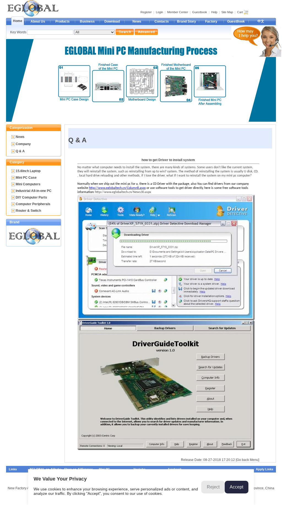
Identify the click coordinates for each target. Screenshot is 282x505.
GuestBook (236, 21)
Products (62, 21)
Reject (213, 487)
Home (17, 21)
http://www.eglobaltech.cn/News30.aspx (123, 192)
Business (87, 21)
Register (146, 12)
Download (112, 21)
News (136, 21)
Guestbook (199, 12)
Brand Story (186, 21)
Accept (236, 487)
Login (159, 12)
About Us (38, 21)
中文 (260, 21)
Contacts (161, 21)
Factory (211, 21)
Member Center (177, 12)
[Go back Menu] (247, 460)
